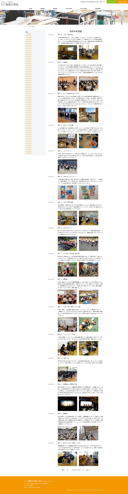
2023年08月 (28, 101)
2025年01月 (28, 69)
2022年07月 (28, 125)
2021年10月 (28, 142)
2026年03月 (28, 43)
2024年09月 (28, 76)
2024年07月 (28, 80)
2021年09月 (28, 144)
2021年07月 (28, 147)
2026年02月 (28, 45)
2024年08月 (28, 78)
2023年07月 (28, 103)
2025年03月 (28, 65)
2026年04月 (28, 41)
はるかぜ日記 (83, 8)
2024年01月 (28, 91)
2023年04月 (28, 108)
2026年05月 (28, 39)
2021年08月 (28, 145)
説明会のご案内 (122, 2)
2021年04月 (28, 153)
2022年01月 (28, 136)
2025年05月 (28, 62)
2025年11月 (28, 50)
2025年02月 (28, 67)
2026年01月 (28, 47)
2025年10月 (28, 52)
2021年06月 (28, 149)
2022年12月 (28, 116)
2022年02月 (28, 134)
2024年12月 (28, 71)
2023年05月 (28, 106)
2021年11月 (28, 140)
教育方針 (55, 8)
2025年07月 (28, 58)
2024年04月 (28, 86)
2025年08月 (28, 56)
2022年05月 (28, 129)
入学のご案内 (69, 8)
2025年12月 (28, 49)
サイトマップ (112, 2)
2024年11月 (28, 73)
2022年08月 (28, 123)
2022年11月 (28, 117)
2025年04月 (28, 63)
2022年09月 (28, 121)
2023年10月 (28, 97)
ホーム (25, 26)
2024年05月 (28, 84)
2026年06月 (28, 37)
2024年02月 (28, 90)
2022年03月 (28, 132)
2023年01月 (28, 114)
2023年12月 (28, 93)
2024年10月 (28, 75)
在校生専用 (97, 8)
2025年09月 (28, 54)
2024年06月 (28, 82)
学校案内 (42, 8)
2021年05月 (28, 151)
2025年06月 (28, 60)
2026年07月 (28, 36)
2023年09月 (28, 99)
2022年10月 (28, 119)
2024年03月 (28, 88)
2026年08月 (28, 34)
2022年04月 (28, 130)
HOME (30, 8)
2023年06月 (28, 104)
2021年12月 (28, 138)
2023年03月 (28, 110)
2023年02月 (28, 112)
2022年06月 (28, 127)
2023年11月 (28, 95)
